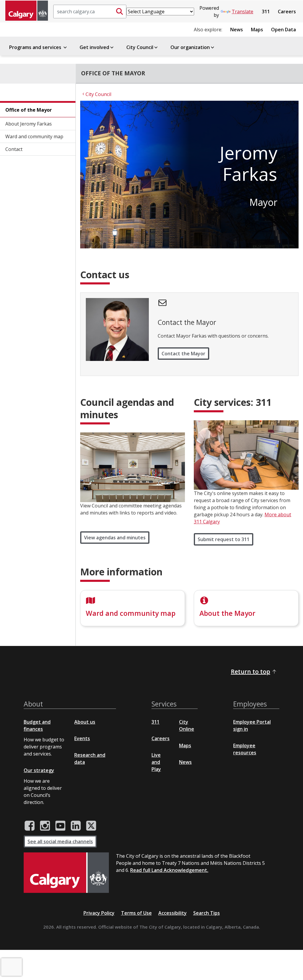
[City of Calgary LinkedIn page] (76, 826)
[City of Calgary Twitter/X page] (91, 826)
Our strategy (39, 770)
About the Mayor (227, 613)
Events (82, 738)
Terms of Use (136, 913)
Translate (242, 11)
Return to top (250, 671)
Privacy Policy (99, 913)
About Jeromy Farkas (28, 124)
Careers (287, 11)
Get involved (94, 47)
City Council (139, 47)
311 (266, 11)
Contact (13, 149)
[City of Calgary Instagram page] (45, 826)
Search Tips (206, 913)
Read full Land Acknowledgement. (169, 870)
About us (84, 722)
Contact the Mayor (183, 353)
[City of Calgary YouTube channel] (60, 826)
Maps (257, 29)
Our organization (190, 47)
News (236, 29)
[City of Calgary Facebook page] (30, 826)
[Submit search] (119, 11)
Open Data (283, 29)
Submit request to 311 (223, 539)
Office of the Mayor (28, 110)
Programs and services (35, 47)
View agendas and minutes (115, 537)
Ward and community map (34, 136)
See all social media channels (60, 841)
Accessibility (172, 913)
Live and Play (156, 762)
